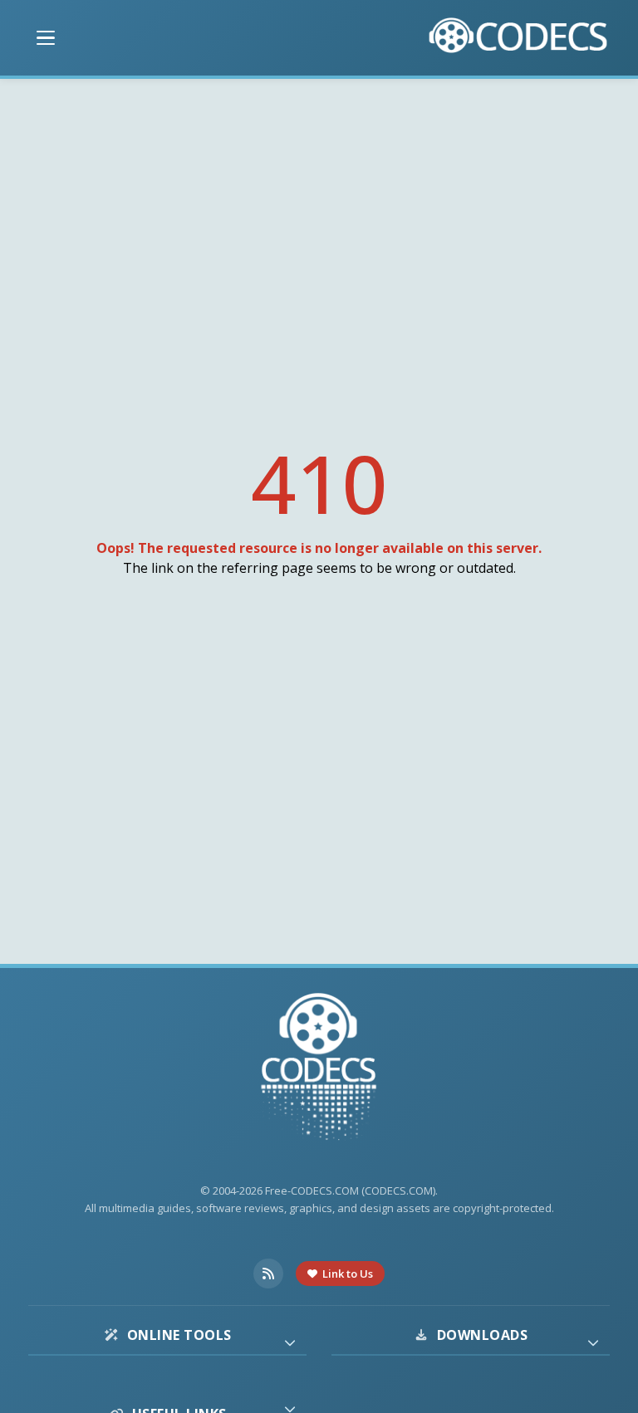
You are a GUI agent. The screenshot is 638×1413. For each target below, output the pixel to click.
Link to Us (347, 1273)
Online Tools (179, 1335)
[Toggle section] (290, 1342)
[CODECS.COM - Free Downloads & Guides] (319, 1069)
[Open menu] (45, 38)
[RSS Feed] (268, 1273)
